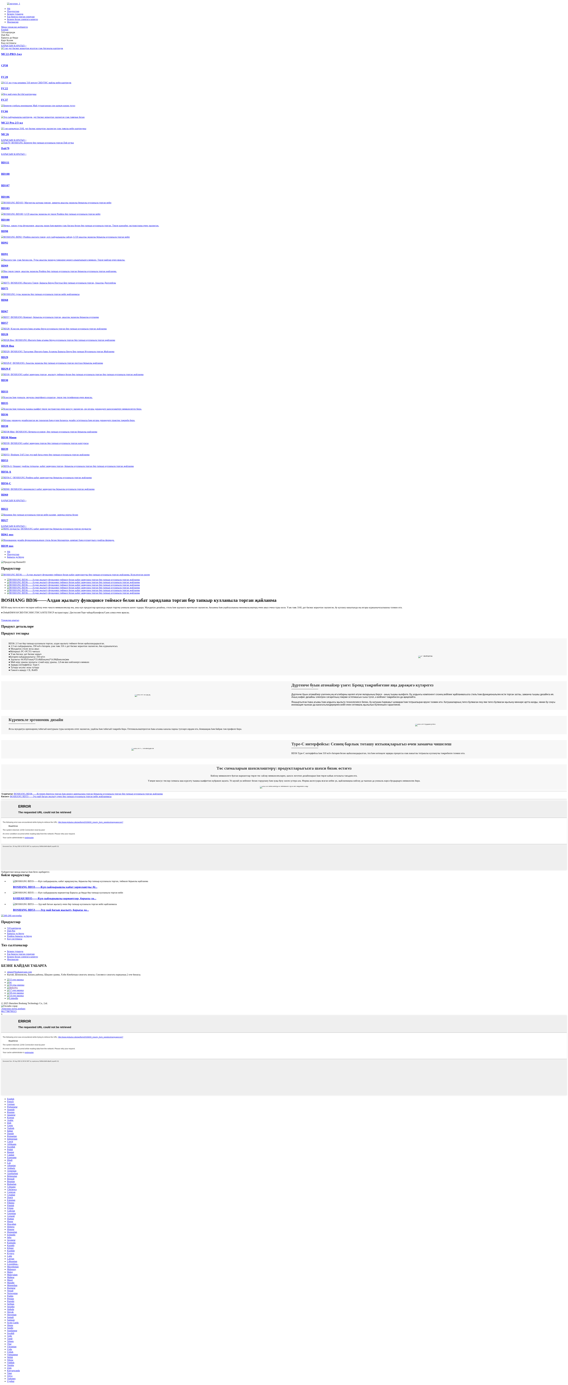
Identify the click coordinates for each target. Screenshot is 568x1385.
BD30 (4, 380)
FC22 (4, 88)
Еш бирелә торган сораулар (21, 16)
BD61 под (7, 534)
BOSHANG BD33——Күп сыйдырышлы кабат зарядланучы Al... (55, 887)
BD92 (4, 242)
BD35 (4, 403)
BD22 (4, 508)
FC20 (4, 77)
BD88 (4, 277)
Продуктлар (13, 11)
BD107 (5, 185)
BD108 (5, 173)
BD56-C (6, 483)
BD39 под (7, 545)
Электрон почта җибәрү (13, 1008)
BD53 (4, 460)
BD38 (4, 426)
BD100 (5, 219)
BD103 (5, 208)
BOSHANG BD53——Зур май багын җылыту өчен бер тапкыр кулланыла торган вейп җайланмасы (61, 796)
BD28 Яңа (7, 345)
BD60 (4, 494)
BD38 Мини (8, 437)
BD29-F (6, 368)
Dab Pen (11, 931)
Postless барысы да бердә (19, 936)
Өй (8, 8)
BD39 (4, 449)
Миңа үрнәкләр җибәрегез (14, 27)
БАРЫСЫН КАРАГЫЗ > (13, 45)
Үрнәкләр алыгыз (10, 620)
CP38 (4, 65)
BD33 (4, 391)
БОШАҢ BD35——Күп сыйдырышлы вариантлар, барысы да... (54, 898)
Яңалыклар (12, 22)
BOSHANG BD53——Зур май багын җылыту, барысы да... (51, 909)
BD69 (4, 265)
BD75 (4, 288)
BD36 (4, 414)
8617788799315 (9, 1011)
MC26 (5, 134)
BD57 (4, 322)
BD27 (4, 520)
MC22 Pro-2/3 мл (12, 122)
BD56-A (6, 471)
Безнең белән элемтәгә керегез (22, 19)
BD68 (4, 300)
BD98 (4, 231)
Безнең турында (15, 14)
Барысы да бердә (15, 557)
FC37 (4, 99)
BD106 (5, 196)
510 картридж (14, 928)
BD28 (4, 334)
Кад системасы (14, 939)
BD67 (4, 311)
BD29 (4, 357)
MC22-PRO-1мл (11, 54)
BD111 (5, 162)
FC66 (4, 111)
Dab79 (5, 148)
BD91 (4, 254)
